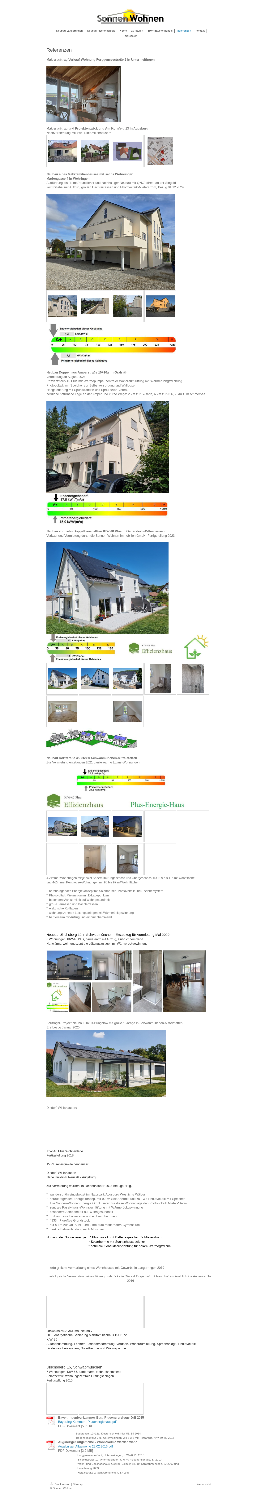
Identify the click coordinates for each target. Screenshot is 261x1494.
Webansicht (204, 1484)
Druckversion (62, 1484)
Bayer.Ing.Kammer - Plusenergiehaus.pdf (87, 1422)
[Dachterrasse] (95, 306)
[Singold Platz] (127, 306)
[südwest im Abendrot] (160, 306)
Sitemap (78, 1484)
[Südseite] (62, 306)
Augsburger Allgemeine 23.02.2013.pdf (85, 1446)
